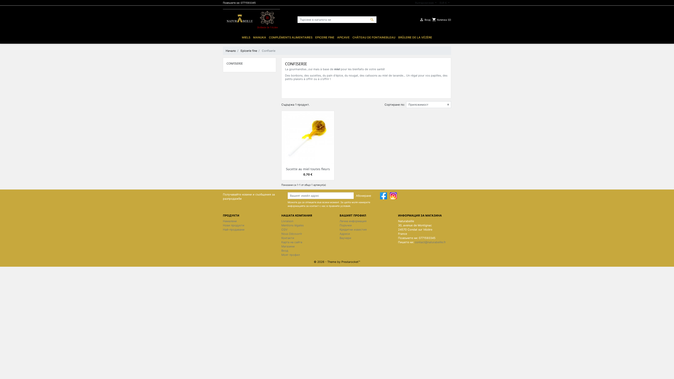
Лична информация (353, 221)
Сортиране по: (395, 104)
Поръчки (346, 225)
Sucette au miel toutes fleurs (308, 169)
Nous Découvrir (291, 233)
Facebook (383, 195)
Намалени (230, 221)
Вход (284, 250)
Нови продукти (233, 225)
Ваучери (345, 238)
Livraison (287, 221)
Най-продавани (234, 229)
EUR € (443, 2)
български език (425, 2)
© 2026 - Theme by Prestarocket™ (337, 262)
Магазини (288, 246)
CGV (284, 229)
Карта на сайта (291, 242)
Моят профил (290, 255)
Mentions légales (292, 225)
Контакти (287, 238)
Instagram (393, 195)
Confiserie (235, 63)
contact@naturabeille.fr (430, 242)
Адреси (345, 233)
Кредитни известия (353, 229)
